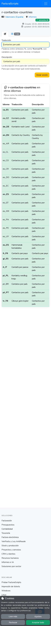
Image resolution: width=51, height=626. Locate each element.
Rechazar (13, 622)
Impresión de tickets (11, 586)
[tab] (5, 34)
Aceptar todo (38, 622)
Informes (33, 16)
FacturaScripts (10, 3)
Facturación (7, 520)
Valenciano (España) (14, 16)
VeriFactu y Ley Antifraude (14, 541)
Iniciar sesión (42, 75)
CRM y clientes (8, 553)
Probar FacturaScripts (11, 582)
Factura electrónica (10, 537)
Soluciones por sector (11, 566)
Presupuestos (8, 524)
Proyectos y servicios (11, 549)
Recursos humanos (10, 558)
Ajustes (38, 616)
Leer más (13, 616)
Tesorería (6, 533)
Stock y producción (10, 545)
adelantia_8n (43, 20)
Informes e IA (8, 562)
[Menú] (45, 3)
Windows (6, 590)
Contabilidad (7, 529)
